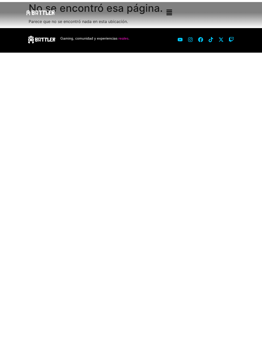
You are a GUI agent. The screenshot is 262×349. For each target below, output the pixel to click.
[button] (169, 12)
